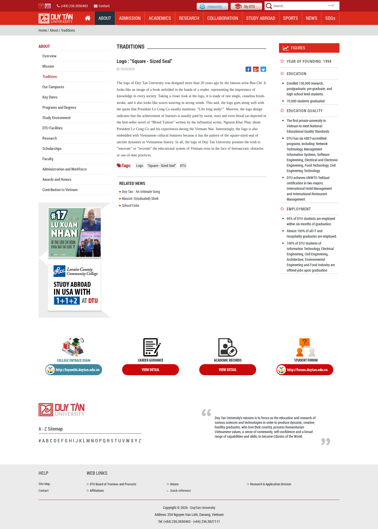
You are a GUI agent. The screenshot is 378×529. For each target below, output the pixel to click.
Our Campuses (53, 86)
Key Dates (50, 97)
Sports (290, 18)
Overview (49, 55)
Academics (160, 18)
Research (189, 18)
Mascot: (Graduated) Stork (140, 198)
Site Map (44, 483)
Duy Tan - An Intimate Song (141, 191)
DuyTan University (202, 507)
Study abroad (260, 18)
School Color (130, 205)
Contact (104, 5)
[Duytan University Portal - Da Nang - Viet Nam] (246, 5)
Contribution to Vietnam (60, 189)
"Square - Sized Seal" (161, 165)
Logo (139, 165)
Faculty (47, 158)
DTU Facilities (52, 127)
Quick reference (180, 490)
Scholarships (52, 148)
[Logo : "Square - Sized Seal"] (248, 69)
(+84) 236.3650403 (74, 5)
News (311, 18)
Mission (48, 66)
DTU (183, 165)
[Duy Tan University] (62, 409)
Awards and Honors (56, 179)
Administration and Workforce (64, 169)
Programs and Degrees (59, 107)
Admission (130, 18)
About (104, 18)
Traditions (68, 30)
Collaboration (222, 18)
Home (43, 30)
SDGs (330, 18)
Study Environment (56, 117)
